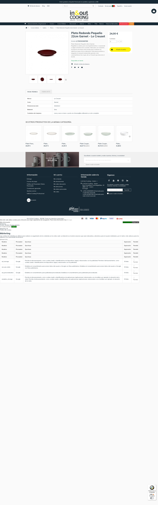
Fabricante (46, 92)
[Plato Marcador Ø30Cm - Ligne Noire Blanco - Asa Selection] (52, 133)
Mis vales (56, 192)
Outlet (131, 24)
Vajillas (44, 28)
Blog (43, 6)
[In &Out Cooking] (79, 15)
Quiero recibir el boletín (93, 164)
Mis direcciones (58, 186)
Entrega (29, 179)
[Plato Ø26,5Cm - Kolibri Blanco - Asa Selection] (70, 133)
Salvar (14, 226)
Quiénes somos (31, 191)
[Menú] (155, 485)
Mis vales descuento (60, 184)
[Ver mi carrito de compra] (153, 11)
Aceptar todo (127, 222)
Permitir (135, 262)
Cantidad (112, 38)
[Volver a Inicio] (26, 28)
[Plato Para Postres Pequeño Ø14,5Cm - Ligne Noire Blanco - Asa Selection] (34, 133)
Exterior (82, 24)
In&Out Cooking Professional (35, 193)
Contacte (100, 6)
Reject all (135, 222)
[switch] (152, 498)
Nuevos (101, 24)
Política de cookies (5, 230)
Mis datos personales (60, 189)
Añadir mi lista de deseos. (82, 64)
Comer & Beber (61, 24)
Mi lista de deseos (35, 6)
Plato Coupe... (84, 144)
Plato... (46, 144)
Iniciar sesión (128, 6)
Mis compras (57, 179)
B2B (48, 6)
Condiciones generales (34, 188)
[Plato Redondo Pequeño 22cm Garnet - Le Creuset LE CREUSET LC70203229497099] (33, 79)
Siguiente (66, 80)
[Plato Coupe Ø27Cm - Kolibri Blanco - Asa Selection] (88, 133)
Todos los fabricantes (112, 24)
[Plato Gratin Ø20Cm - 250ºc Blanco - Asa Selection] (124, 133)
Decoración (73, 24)
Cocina (52, 24)
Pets (96, 24)
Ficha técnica (32, 92)
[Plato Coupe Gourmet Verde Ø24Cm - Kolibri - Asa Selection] (106, 133)
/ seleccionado (5, 226)
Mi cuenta (58, 175)
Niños (89, 24)
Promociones (124, 24)
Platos (51, 28)
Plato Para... (30, 144)
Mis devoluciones (59, 181)
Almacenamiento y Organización (37, 24)
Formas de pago (32, 181)
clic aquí (69, 220)
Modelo (73, 41)
